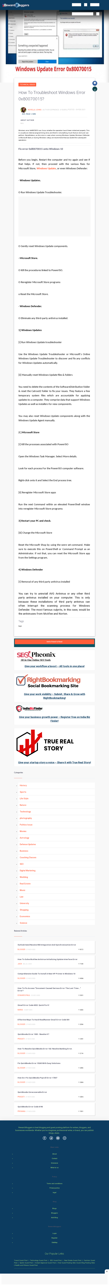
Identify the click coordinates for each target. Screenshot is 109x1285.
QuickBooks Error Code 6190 (30, 1107)
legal (54, 1192)
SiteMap (54, 1242)
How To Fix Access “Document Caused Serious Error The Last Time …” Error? (49, 989)
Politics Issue (26, 825)
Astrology (24, 838)
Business (24, 851)
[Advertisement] (54, 216)
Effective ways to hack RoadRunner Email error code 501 (44, 1020)
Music (22, 890)
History (23, 785)
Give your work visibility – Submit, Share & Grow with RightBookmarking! (54, 696)
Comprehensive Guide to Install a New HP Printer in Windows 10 (46, 974)
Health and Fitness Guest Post (26, 1265)
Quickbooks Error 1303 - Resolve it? (34, 1034)
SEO (22, 864)
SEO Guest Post (56, 1260)
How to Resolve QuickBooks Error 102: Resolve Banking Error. (45, 1049)
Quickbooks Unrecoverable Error (32, 1092)
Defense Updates (28, 844)
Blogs (54, 1208)
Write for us (55, 1168)
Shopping (24, 910)
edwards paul (24, 995)
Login (55, 1233)
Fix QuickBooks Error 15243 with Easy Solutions (39, 1063)
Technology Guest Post (38, 1260)
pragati (21, 1039)
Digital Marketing (27, 870)
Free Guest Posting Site (66, 1263)
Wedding (24, 877)
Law (21, 897)
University (24, 903)
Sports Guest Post (26, 1263)
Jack (20, 964)
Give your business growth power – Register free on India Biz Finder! (54, 719)
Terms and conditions (54, 1183)
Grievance (54, 1163)
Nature (23, 805)
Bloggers (54, 1213)
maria (20, 1010)
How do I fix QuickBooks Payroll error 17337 (37, 1078)
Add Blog (54, 1218)
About (54, 1154)
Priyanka (21, 1111)
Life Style (24, 798)
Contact (54, 1158)
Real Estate (25, 884)
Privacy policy (54, 1188)
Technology (25, 811)
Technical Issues (27, 85)
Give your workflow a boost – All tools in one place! (55, 666)
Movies (23, 831)
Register (54, 1238)
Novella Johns (35, 110)
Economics (25, 916)
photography (26, 818)
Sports (23, 792)
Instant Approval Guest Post (45, 1263)
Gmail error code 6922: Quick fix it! (33, 1005)
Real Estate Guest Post (72, 1260)
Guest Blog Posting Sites (85, 1263)
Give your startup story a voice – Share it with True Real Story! (54, 762)
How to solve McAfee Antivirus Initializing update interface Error (47, 959)
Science (23, 923)
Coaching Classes (28, 857)
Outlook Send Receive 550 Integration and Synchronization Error (47, 945)
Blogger (21, 949)
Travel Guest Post (21, 1260)
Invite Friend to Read (54, 642)
